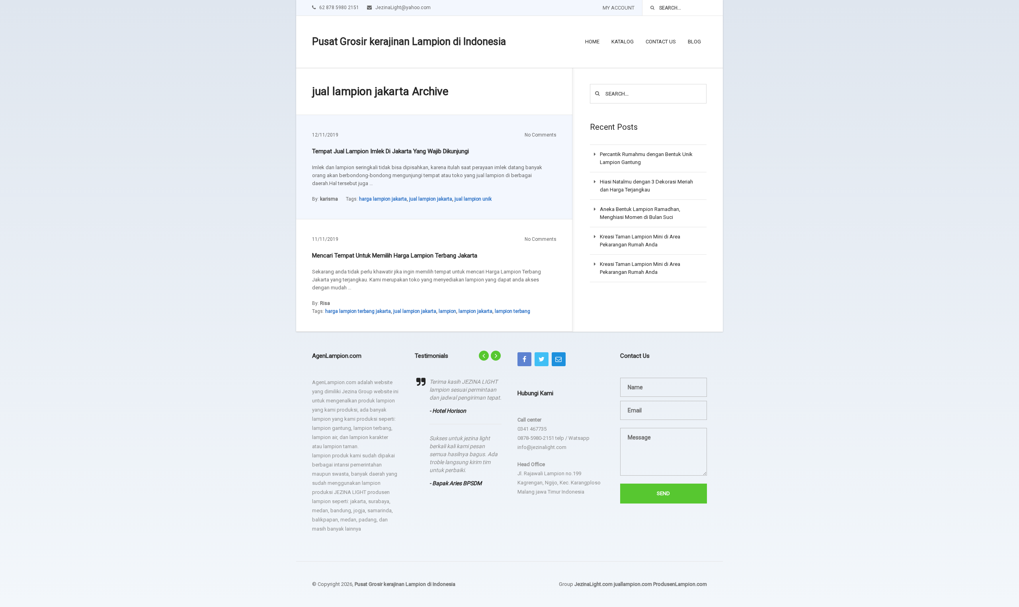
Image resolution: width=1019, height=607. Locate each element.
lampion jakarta (475, 311)
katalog (622, 42)
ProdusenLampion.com (680, 584)
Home (592, 42)
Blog (694, 42)
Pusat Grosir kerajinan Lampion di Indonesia (409, 42)
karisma (329, 199)
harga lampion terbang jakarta (358, 311)
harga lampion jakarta (383, 199)
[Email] (559, 359)
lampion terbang (512, 311)
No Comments (540, 135)
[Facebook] (524, 359)
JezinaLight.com (593, 584)
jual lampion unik (473, 199)
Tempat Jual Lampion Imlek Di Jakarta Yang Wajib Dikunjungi (390, 151)
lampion (447, 311)
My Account (618, 8)
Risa (325, 303)
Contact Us (661, 42)
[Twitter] (542, 359)
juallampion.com (633, 584)
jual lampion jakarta (430, 199)
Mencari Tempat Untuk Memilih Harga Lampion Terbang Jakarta (394, 255)
